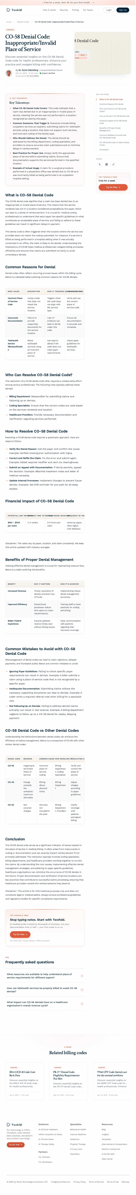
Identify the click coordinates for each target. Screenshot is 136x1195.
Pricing (75, 10)
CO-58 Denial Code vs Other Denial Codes (112, 147)
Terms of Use (111, 1189)
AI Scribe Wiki (106, 1161)
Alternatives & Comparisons (113, 1151)
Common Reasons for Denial (109, 108)
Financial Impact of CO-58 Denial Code (111, 126)
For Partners (43, 1164)
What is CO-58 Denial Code (109, 103)
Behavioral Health (77, 1136)
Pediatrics (73, 1146)
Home (8, 22)
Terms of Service (95, 1189)
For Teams (88, 10)
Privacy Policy (79, 1189)
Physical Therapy (77, 1151)
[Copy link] (111, 168)
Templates (105, 1146)
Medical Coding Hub (109, 1156)
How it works (49, 10)
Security (64, 10)
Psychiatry (74, 1161)
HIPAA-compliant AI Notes (49, 1141)
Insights (103, 1141)
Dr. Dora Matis (33, 76)
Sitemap (123, 1189)
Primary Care (75, 1156)
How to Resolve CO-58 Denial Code (112, 120)
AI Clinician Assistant (47, 1136)
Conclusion (102, 154)
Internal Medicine (77, 1141)
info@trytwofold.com (60, 1189)
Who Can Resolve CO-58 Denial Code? (110, 114)
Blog (102, 1136)
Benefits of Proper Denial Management (107, 133)
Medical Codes (23, 22)
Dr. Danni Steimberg (28, 70)
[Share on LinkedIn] (104, 168)
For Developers (44, 1169)
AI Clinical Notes (45, 1146)
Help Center (105, 1166)
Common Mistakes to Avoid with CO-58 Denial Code (110, 140)
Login (109, 10)
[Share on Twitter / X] (97, 168)
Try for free (18, 934)
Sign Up (123, 10)
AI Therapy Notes (45, 1151)
